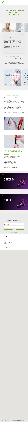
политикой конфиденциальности (14, 232)
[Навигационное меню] (26, 2)
